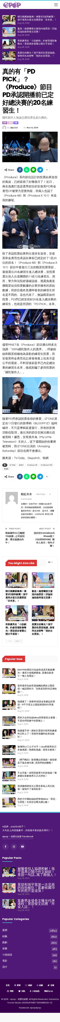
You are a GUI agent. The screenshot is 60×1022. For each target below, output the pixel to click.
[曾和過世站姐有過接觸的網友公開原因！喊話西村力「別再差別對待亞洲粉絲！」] (9, 689)
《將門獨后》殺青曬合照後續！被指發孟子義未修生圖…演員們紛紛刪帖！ (37, 761)
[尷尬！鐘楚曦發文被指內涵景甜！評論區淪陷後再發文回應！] (9, 32)
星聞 (4, 123)
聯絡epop (48, 991)
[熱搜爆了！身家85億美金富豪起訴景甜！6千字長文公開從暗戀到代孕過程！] (9, 705)
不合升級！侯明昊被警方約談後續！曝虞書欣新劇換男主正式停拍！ (37, 774)
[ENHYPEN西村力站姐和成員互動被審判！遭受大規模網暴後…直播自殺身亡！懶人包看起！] (9, 673)
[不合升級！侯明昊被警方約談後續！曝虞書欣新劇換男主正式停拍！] (9, 776)
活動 (23, 991)
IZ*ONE (12, 465)
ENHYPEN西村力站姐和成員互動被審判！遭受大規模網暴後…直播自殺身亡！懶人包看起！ (36, 672)
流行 (4, 966)
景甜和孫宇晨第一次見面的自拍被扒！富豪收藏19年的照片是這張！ (36, 887)
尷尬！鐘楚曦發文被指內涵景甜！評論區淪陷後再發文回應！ (37, 30)
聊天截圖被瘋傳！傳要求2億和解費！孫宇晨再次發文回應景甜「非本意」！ (37, 18)
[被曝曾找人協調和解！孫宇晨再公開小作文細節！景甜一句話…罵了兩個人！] (9, 872)
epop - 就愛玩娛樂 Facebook (17, 836)
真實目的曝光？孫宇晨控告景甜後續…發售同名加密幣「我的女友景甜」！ (37, 54)
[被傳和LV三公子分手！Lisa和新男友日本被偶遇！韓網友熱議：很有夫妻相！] (9, 750)
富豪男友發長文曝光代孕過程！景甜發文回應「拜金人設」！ (36, 903)
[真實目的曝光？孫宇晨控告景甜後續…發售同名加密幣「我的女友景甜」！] (9, 56)
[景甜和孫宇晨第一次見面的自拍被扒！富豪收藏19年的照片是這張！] (9, 888)
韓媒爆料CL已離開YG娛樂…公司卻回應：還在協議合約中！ (15, 537)
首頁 (8, 985)
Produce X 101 (46, 465)
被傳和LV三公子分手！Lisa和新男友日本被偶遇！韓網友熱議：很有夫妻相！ (37, 748)
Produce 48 (32, 465)
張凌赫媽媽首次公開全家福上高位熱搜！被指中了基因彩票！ (36, 787)
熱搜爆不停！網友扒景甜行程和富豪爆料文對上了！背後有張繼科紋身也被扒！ (37, 733)
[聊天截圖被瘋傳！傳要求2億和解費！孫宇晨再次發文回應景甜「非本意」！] (9, 20)
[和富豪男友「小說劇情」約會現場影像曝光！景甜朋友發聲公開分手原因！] (9, 44)
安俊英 (6, 469)
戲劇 (4, 942)
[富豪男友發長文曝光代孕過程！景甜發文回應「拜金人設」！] (9, 904)
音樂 (15, 123)
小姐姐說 (7, 954)
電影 (4, 960)
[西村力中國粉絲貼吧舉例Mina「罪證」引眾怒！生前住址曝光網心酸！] (9, 802)
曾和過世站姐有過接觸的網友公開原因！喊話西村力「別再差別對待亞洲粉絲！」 (37, 688)
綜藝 (10, 123)
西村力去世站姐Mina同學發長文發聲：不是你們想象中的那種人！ (37, 719)
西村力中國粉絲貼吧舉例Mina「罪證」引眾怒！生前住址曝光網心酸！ (37, 800)
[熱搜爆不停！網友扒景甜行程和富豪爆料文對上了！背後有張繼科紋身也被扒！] (9, 734)
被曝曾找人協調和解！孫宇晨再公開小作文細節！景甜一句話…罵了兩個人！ (37, 871)
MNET (21, 465)
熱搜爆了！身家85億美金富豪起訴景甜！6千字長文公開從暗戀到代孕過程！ (36, 704)
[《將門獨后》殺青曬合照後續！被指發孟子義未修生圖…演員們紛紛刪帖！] (9, 763)
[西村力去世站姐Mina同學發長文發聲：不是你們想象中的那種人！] (9, 721)
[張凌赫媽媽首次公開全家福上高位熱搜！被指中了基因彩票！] (9, 789)
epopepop (35, 1007)
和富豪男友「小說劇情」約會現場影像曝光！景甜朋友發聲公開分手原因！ (37, 42)
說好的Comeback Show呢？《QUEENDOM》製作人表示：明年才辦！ (44, 539)
